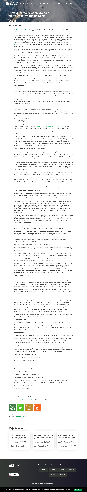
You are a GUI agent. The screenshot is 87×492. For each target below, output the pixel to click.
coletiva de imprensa (24, 151)
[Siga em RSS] (20, 470)
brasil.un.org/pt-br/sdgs (20, 416)
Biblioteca (45, 3)
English (70, 3)
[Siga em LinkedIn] (14, 470)
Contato (60, 3)
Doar (66, 3)
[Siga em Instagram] (12, 470)
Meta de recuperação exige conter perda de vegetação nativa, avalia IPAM (19, 440)
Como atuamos (30, 3)
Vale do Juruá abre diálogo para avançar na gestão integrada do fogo (43, 440)
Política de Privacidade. (65, 489)
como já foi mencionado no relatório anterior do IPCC (51, 126)
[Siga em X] (18, 470)
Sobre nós (21, 3)
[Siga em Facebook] (10, 470)
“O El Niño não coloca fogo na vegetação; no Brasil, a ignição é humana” (67, 440)
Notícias (39, 3)
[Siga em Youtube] (16, 470)
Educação (53, 3)
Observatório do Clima (21, 29)
